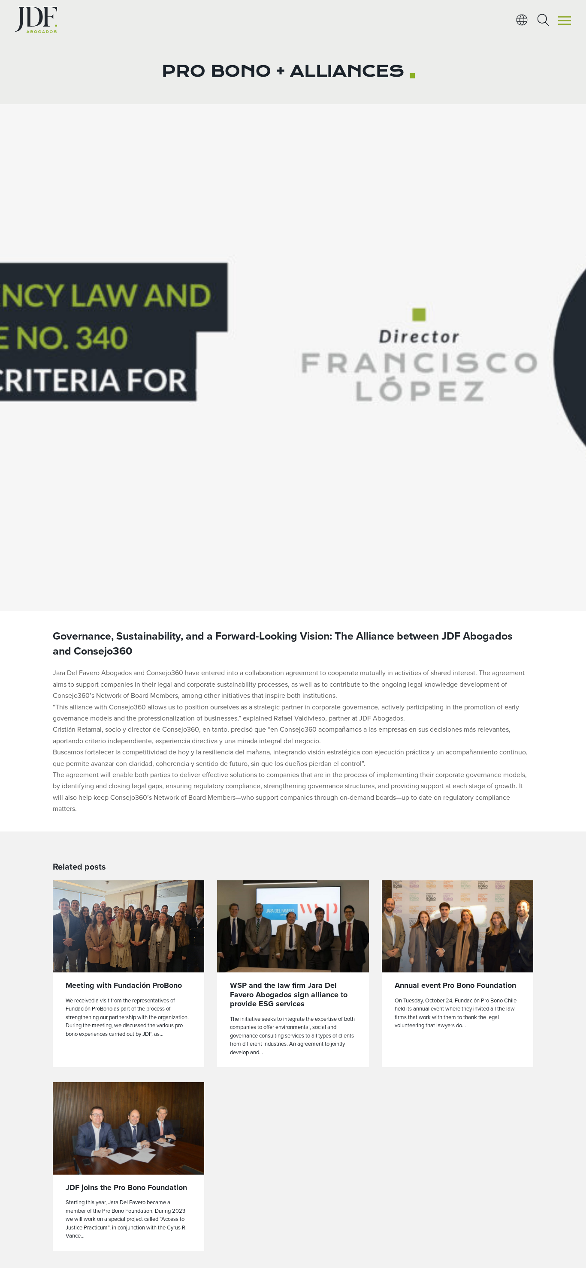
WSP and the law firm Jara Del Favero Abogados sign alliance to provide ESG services (288, 994)
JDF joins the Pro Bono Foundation (126, 1187)
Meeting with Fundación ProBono (124, 985)
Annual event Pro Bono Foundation (455, 985)
